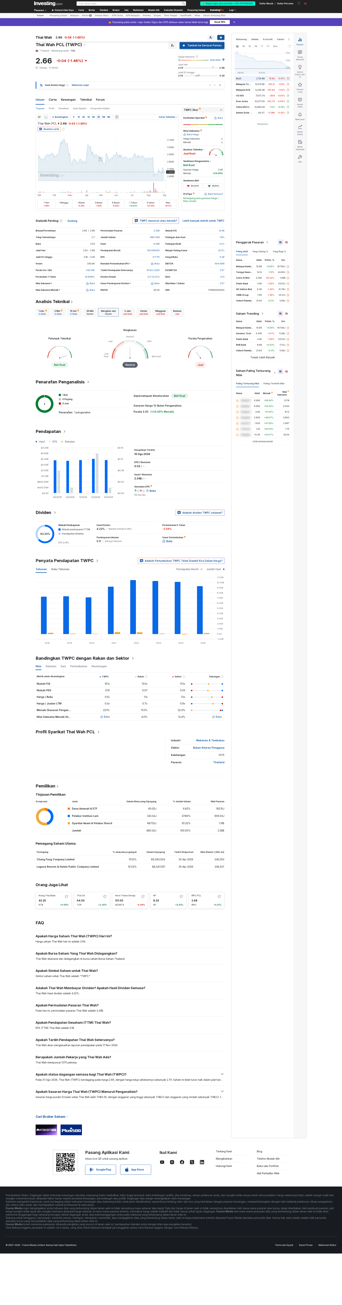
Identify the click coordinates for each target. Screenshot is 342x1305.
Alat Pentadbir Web (268, 1173)
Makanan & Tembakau (210, 740)
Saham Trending (247, 313)
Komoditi (268, 39)
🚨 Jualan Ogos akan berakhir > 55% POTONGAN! (227, 3)
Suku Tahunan (60, 569)
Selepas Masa (102, 15)
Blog (259, 1151)
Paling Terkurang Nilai (247, 383)
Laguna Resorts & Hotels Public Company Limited (68, 866)
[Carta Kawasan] (46, 117)
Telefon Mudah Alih (268, 1158)
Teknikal (86, 99)
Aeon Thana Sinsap (125, 895)
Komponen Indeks (100, 108)
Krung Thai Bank (47, 895)
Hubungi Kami (224, 1165)
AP (154, 895)
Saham (40, 15)
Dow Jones (242, 101)
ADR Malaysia (133, 15)
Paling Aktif (242, 251)
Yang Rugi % (279, 251)
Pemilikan (64, 108)
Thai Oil (81, 895)
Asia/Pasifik (185, 15)
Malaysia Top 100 (245, 84)
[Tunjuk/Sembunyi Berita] (117, 117)
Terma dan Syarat (284, 1245)
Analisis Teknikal (53, 301)
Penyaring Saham (196, 10)
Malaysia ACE (243, 90)
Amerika (147, 15)
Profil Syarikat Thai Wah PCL (65, 731)
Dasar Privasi (306, 1245)
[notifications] (299, 3)
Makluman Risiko (327, 1245)
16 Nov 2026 (153, 270)
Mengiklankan (224, 1158)
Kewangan (68, 99)
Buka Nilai (215, 60)
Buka (107, 716)
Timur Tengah (170, 15)
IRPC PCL (196, 895)
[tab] (43, 312)
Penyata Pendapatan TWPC (65, 560)
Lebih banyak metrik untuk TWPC (203, 220)
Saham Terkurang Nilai (214, 15)
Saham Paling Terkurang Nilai (253, 373)
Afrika (197, 15)
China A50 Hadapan (246, 107)
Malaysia (74, 15)
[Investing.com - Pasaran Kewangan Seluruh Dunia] (48, 3)
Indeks (254, 39)
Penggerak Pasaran (250, 242)
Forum (100, 99)
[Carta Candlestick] (39, 117)
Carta (53, 99)
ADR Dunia (117, 15)
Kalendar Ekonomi (173, 10)
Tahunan (41, 569)
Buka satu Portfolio (268, 1165)
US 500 (240, 95)
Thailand (218, 762)
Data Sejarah (79, 108)
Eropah (157, 15)
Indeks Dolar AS (244, 112)
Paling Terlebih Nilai (273, 383)
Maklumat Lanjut (80, 85)
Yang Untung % (260, 251)
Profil (51, 108)
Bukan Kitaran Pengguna (208, 747)
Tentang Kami (224, 1151)
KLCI (238, 78)
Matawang (241, 39)
